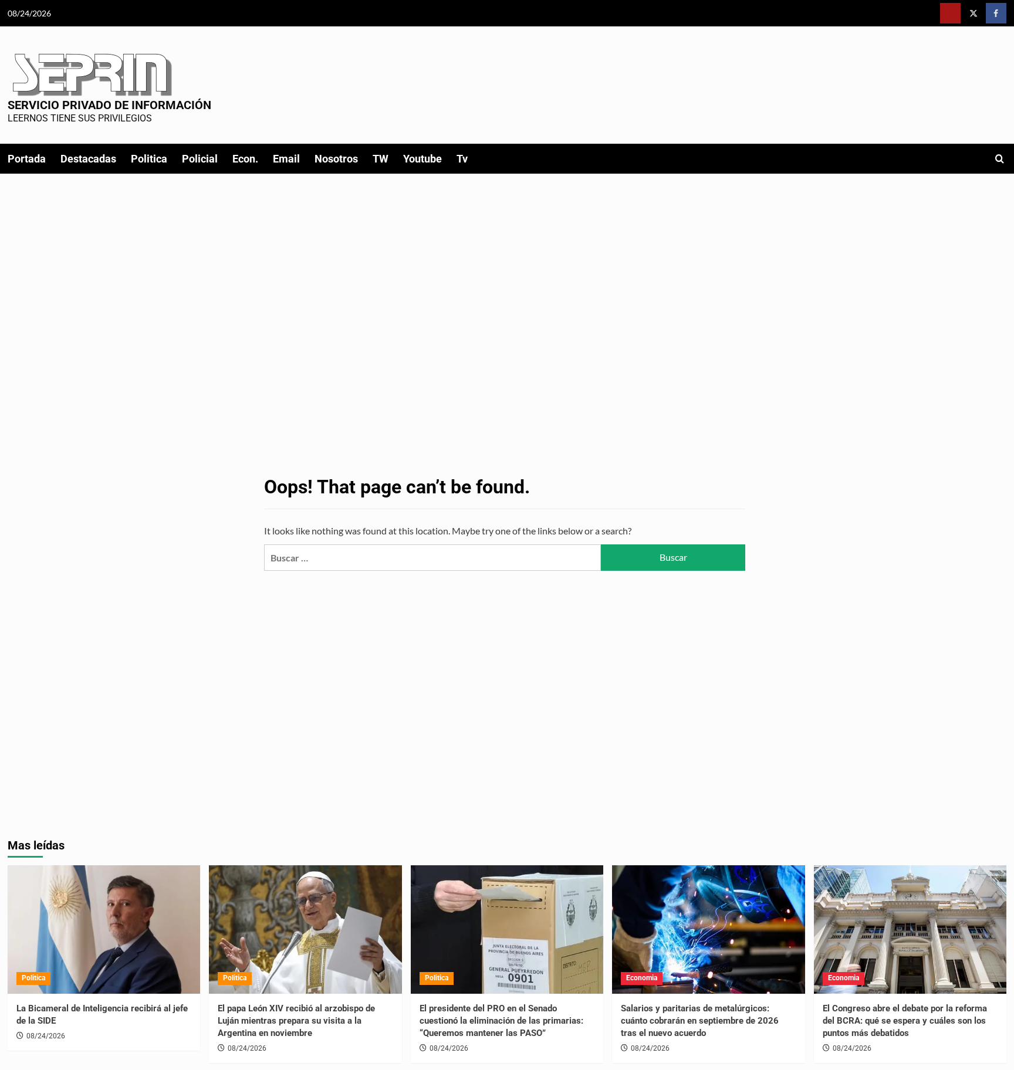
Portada (27, 159)
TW (380, 159)
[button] (999, 158)
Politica (149, 159)
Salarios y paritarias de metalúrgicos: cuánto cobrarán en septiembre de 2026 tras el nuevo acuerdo (700, 1020)
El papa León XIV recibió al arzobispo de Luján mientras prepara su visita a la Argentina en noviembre (296, 1020)
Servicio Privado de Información (109, 105)
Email (286, 159)
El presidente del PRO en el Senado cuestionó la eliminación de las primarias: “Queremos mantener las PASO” (501, 1020)
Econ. (245, 159)
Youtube (422, 159)
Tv (462, 159)
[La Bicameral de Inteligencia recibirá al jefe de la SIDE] (104, 929)
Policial (200, 159)
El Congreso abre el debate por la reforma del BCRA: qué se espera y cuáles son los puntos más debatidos (905, 1020)
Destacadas (88, 159)
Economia (641, 978)
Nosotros (336, 159)
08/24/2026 (45, 1036)
